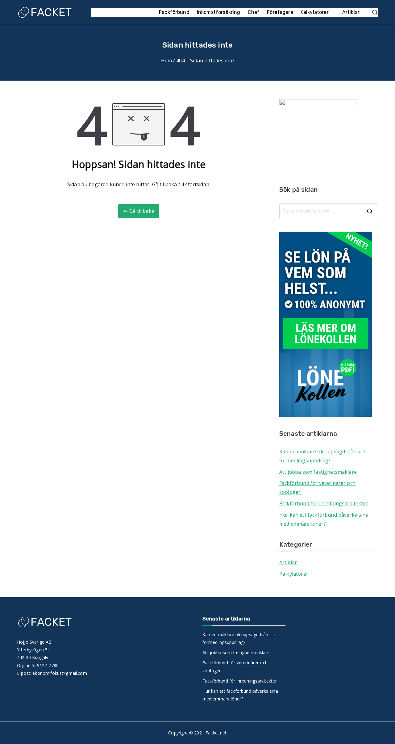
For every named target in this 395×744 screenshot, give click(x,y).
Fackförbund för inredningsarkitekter (323, 503)
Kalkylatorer (315, 12)
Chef (254, 12)
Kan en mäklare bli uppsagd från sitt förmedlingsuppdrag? (322, 456)
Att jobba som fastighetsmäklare (318, 472)
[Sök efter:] (329, 211)
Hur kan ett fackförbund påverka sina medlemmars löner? (323, 519)
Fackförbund (174, 12)
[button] (332, 12)
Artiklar (351, 12)
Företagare (280, 12)
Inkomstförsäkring (218, 12)
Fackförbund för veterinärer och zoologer (317, 487)
